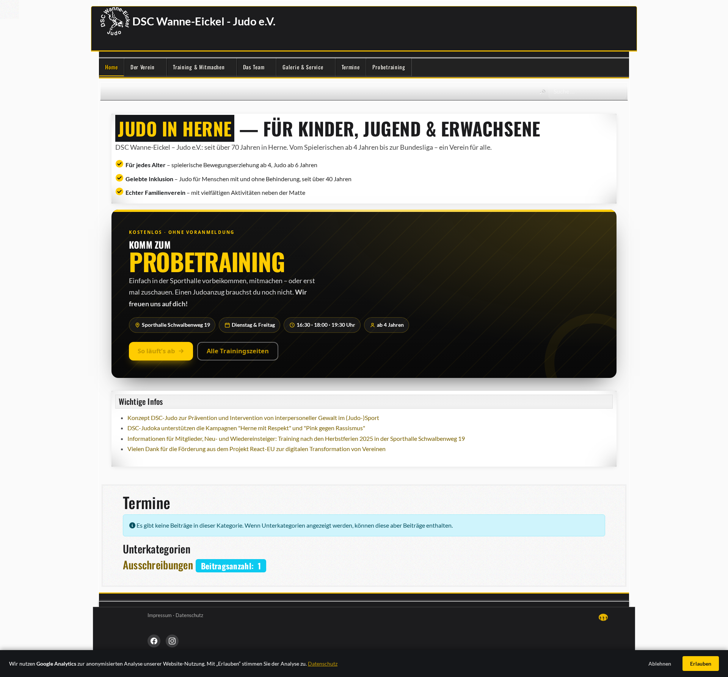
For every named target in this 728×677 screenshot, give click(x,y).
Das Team (254, 67)
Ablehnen (659, 663)
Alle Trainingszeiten (238, 350)
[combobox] (587, 91)
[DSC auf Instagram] (172, 641)
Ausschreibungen (158, 564)
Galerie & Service (302, 67)
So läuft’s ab (156, 350)
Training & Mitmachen (198, 67)
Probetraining (388, 67)
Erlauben (700, 663)
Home (111, 67)
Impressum (159, 615)
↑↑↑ (603, 617)
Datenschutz (189, 615)
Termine (351, 67)
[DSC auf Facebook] (153, 641)
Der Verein (142, 67)
